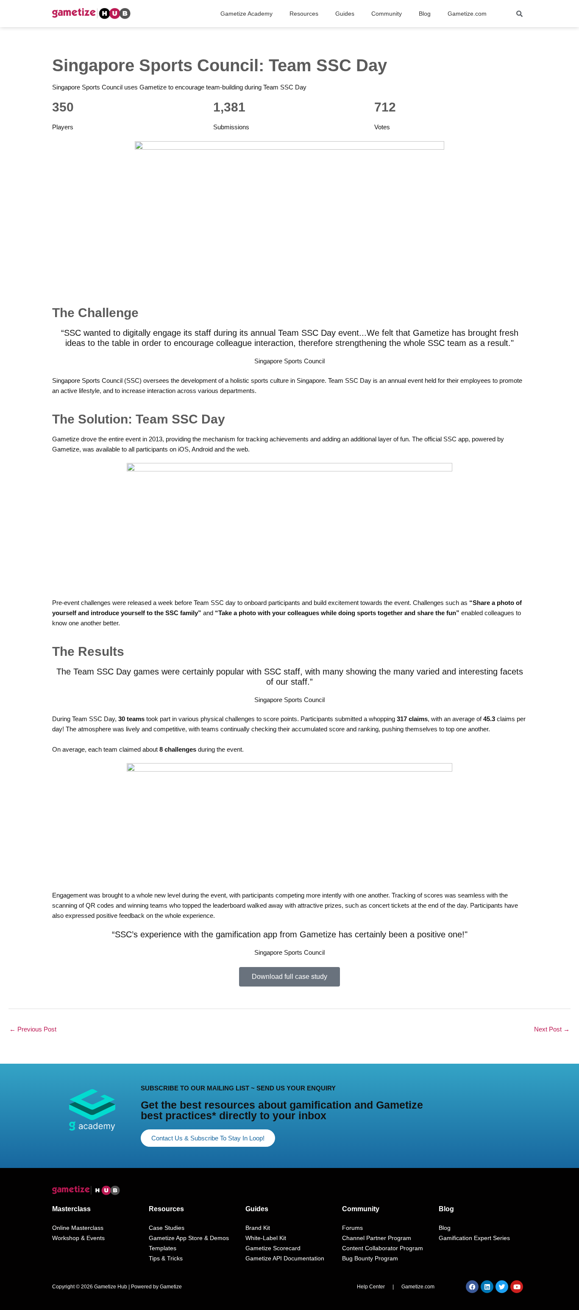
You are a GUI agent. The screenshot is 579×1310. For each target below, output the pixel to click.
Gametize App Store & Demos (189, 1238)
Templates (162, 1248)
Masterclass (71, 1208)
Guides (256, 1208)
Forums (352, 1227)
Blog (446, 1208)
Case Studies (166, 1227)
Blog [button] (425, 13)
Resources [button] (304, 13)
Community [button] (386, 13)
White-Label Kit (265, 1238)
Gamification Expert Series (474, 1238)
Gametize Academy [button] (246, 13)
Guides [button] (344, 13)
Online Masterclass (77, 1227)
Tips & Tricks (166, 1258)
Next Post (552, 1029)
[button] (248, 13)
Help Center (371, 1287)
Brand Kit (257, 1227)
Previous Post (32, 1029)
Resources (166, 1208)
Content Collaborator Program (382, 1248)
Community (360, 1208)
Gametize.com (467, 13)
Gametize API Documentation (284, 1258)
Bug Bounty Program (370, 1258)
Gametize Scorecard (273, 1248)
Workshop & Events (78, 1238)
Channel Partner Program (376, 1238)
